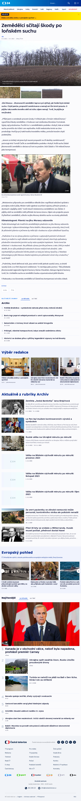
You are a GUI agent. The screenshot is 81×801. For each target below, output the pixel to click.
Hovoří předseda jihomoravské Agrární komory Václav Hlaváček (21, 195)
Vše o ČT (32, 769)
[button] (36, 173)
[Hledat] (69, 3)
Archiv (5, 290)
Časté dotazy (9, 769)
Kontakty (56, 769)
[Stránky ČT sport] (21, 775)
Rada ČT (7, 761)
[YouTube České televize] (66, 742)
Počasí (31, 761)
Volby (28, 9)
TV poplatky (33, 753)
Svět (42, 9)
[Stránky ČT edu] (73, 775)
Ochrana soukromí (29, 797)
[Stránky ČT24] (8, 775)
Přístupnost (40, 797)
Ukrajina (20, 9)
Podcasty (56, 757)
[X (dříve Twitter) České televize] (70, 742)
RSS (75, 797)
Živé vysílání (57, 749)
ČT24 (12, 290)
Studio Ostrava (34, 757)
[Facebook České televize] (62, 742)
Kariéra (55, 761)
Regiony (49, 9)
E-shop (7, 765)
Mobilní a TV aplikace (60, 765)
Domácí (35, 9)
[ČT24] (6, 3)
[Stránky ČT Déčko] (49, 775)
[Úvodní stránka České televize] (16, 742)
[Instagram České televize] (58, 742)
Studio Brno (57, 753)
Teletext (8, 757)
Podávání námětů (35, 765)
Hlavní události (9, 9)
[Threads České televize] (74, 742)
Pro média (32, 749)
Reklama (8, 753)
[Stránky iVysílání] (36, 775)
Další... (57, 9)
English (20, 797)
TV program (9, 749)
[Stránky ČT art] (61, 775)
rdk (3, 36)
